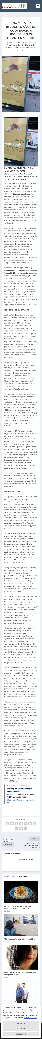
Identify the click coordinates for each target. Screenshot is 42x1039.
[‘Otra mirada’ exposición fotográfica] (21, 925)
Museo (15, 48)
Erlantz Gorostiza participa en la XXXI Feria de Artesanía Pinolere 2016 (20, 907)
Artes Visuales (12, 45)
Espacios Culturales (25, 45)
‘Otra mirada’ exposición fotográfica (19, 939)
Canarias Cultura (21, 42)
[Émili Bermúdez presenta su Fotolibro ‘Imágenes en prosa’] (21, 957)
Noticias (22, 48)
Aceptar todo (21, 1023)
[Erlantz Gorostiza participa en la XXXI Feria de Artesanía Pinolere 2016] (21, 892)
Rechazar (21, 1029)
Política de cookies (30, 1018)
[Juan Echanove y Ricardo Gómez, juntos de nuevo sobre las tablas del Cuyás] (21, 991)
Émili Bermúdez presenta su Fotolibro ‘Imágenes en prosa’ (20, 974)
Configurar (21, 1034)
